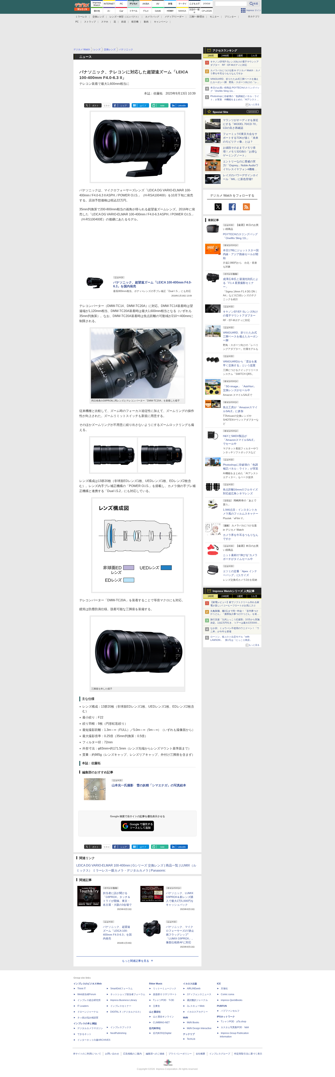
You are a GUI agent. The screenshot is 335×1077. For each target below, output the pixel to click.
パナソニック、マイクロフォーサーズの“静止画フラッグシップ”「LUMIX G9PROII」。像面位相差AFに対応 (180, 934)
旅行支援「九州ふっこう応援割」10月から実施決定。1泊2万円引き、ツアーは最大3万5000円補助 (235, 622)
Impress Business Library (123, 1000)
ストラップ (90, 21)
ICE (219, 983)
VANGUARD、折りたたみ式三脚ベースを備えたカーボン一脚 (240, 336)
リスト (107, 105)
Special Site (220, 112)
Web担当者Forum (86, 994)
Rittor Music (155, 983)
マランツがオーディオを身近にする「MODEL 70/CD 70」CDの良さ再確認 (240, 124)
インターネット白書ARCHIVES (93, 1040)
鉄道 (123, 21)
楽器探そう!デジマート (165, 994)
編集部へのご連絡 (155, 1053)
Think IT (81, 988)
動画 (146, 21)
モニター (214, 16)
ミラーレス (81, 16)
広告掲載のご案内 (132, 1053)
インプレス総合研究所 (89, 1000)
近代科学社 (155, 1028)
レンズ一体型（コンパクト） (125, 16)
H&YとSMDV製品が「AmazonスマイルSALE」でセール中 (239, 439)
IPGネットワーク (226, 1016)
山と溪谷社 (155, 1011)
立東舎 (156, 1006)
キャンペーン (161, 21)
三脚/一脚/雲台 (196, 16)
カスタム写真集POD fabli (235, 1027)
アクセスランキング (225, 50)
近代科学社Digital (162, 1033)
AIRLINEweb (193, 988)
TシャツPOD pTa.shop (233, 1021)
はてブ (143, 105)
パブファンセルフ (230, 1010)
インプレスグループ (219, 1053)
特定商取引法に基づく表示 (248, 1053)
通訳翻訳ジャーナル (197, 1000)
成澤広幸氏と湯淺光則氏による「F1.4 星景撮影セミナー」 (240, 282)
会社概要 (200, 1053)
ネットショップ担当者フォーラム (127, 994)
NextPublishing (118, 1033)
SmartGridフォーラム (121, 988)
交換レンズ (98, 16)
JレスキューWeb (196, 1006)
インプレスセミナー (120, 1006)
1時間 (211, 55)
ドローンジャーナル (87, 1011)
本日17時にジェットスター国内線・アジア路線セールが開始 (241, 254)
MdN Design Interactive (199, 1028)
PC (77, 21)
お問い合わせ (112, 1053)
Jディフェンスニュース (199, 994)
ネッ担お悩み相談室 (87, 1017)
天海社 (224, 988)
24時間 (225, 55)
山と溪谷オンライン (163, 1016)
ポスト (95, 105)
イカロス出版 (190, 983)
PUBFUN (222, 1006)
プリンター (230, 16)
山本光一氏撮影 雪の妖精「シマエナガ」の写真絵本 (149, 785)
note (162, 105)
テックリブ (189, 1034)
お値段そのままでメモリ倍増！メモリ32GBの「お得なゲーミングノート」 (240, 151)
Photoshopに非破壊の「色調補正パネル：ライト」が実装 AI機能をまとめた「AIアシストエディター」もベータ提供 (234, 99)
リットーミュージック (164, 988)
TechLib (191, 1039)
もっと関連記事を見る (135, 960)
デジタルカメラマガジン (90, 1028)
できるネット (84, 1034)
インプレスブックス (120, 1027)
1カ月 (254, 55)
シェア (123, 105)
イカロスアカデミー (197, 1011)
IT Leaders (83, 1006)
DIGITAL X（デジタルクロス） (126, 1011)
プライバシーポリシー (180, 1053)
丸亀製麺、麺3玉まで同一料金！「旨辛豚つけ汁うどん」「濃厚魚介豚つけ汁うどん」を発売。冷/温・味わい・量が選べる (234, 614)
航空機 (134, 21)
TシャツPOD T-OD (163, 1000)
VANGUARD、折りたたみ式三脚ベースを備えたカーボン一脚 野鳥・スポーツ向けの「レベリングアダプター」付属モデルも (234, 82)
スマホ (104, 21)
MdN (185, 1017)
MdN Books (193, 1022)
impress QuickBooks (231, 1000)
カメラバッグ (152, 16)
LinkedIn (182, 105)
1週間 (240, 55)
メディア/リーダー (174, 16)
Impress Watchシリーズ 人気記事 (234, 591)
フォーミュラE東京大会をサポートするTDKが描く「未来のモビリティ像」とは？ (240, 137)
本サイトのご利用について (87, 1053)
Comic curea (227, 994)
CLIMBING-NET (161, 1022)
